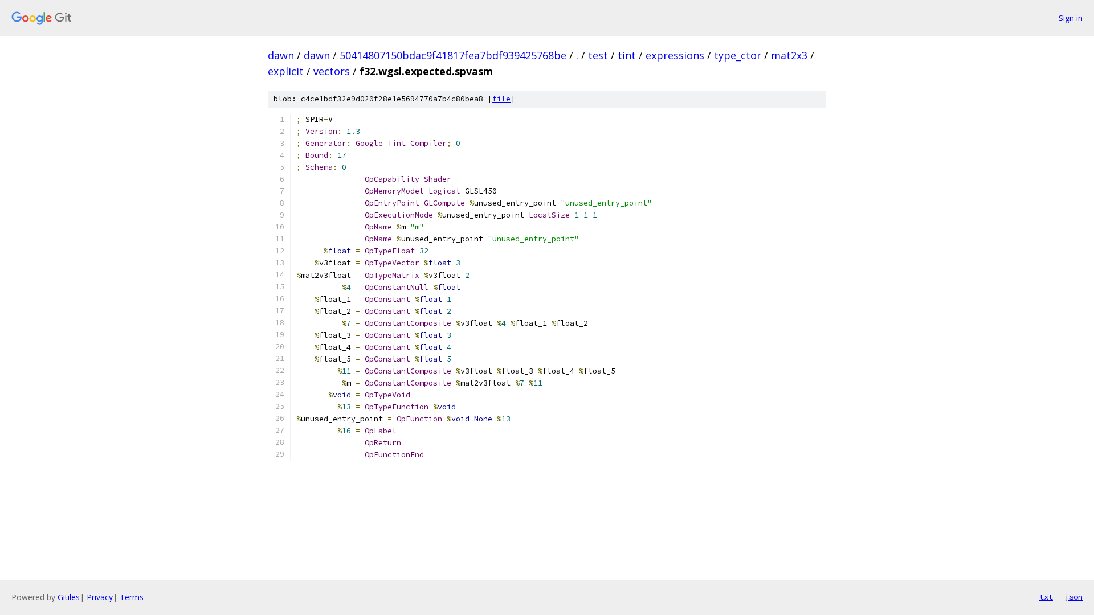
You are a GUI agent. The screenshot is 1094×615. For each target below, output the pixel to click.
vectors (331, 71)
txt (1046, 597)
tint (627, 55)
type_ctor (737, 55)
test (598, 55)
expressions (675, 55)
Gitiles (69, 597)
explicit (286, 71)
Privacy (100, 597)
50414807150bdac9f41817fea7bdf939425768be (453, 55)
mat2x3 (789, 55)
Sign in (1071, 18)
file (501, 99)
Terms (132, 597)
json (1073, 597)
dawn (281, 55)
